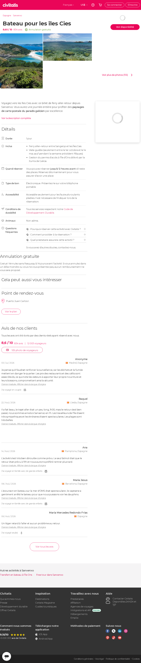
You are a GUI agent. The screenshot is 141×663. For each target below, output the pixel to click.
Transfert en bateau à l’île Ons (16, 575)
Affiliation (75, 602)
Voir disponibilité (125, 27)
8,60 (7, 29)
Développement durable (13, 606)
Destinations (42, 599)
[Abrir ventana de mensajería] (6, 656)
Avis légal (99, 659)
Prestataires (77, 599)
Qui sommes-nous (10, 599)
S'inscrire (133, 5)
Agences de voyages (81, 606)
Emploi (74, 618)
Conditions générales (83, 659)
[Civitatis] (10, 5)
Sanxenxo (17, 15)
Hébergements (78, 614)
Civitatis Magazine (45, 602)
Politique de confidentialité (118, 659)
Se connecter (114, 5)
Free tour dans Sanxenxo (49, 575)
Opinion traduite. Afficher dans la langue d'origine (23, 384)
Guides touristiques (45, 606)
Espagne (7, 15)
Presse (3, 602)
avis (20, 29)
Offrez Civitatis (7, 610)
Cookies (136, 659)
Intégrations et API (80, 610)
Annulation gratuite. (40, 29)
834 (15, 29)
